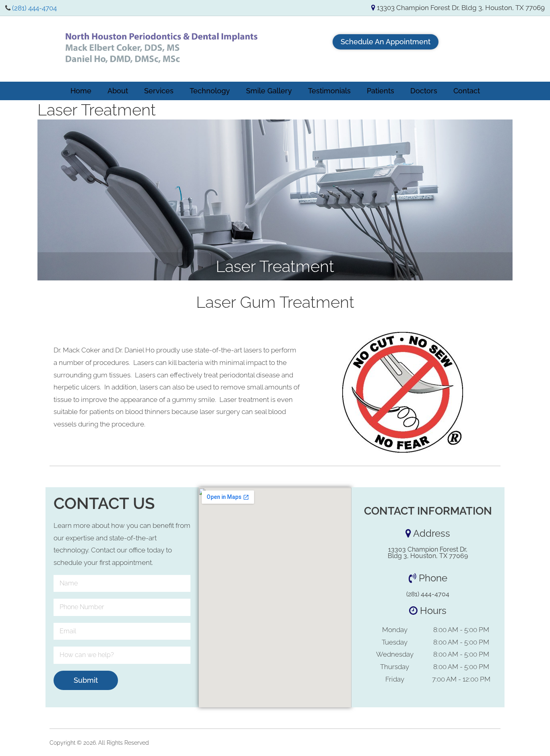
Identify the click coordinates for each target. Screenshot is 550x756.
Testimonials (329, 91)
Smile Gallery (269, 91)
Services (159, 91)
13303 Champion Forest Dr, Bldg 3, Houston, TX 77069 (460, 8)
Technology (210, 91)
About (118, 91)
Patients (380, 91)
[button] (385, 41)
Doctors (423, 91)
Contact (466, 91)
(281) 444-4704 (34, 8)
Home (80, 91)
